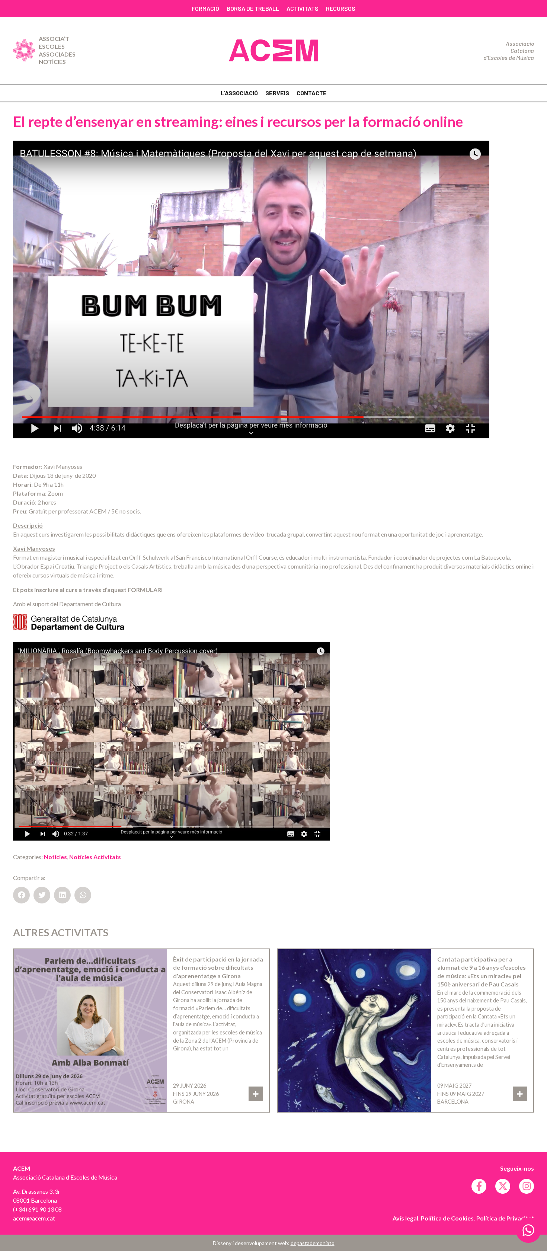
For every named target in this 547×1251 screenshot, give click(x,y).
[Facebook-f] (478, 1186)
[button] (21, 895)
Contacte (312, 92)
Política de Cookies (447, 1218)
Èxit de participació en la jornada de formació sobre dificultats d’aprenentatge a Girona (218, 967)
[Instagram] (526, 1186)
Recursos (340, 8)
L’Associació (239, 92)
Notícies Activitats (95, 856)
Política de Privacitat (505, 1218)
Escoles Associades (57, 50)
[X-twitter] (502, 1186)
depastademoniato (313, 1243)
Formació (205, 8)
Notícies (52, 61)
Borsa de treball (253, 8)
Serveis (277, 92)
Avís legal (405, 1218)
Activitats (303, 8)
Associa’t (54, 38)
